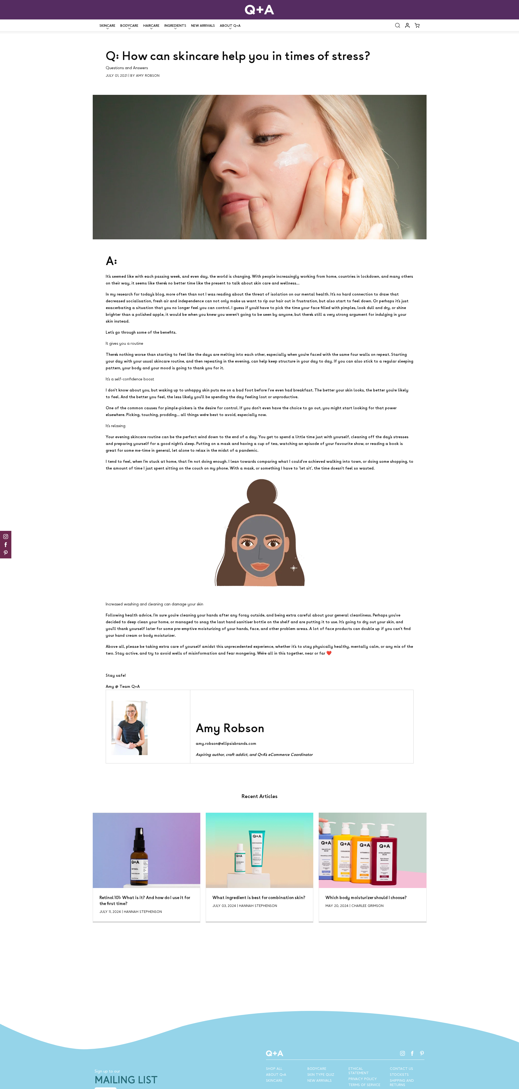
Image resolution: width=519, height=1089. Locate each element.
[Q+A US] (259, 10)
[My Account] (407, 25)
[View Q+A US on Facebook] (412, 1053)
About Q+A (276, 1074)
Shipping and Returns (402, 1082)
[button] (397, 25)
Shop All (274, 1068)
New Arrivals (203, 25)
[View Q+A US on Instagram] (402, 1053)
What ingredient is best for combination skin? (258, 897)
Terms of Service (364, 1085)
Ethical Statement (358, 1070)
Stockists (399, 1074)
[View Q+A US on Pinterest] (422, 1053)
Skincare (274, 1080)
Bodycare (316, 1068)
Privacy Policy (362, 1079)
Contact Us (401, 1068)
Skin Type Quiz (320, 1074)
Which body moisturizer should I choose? (366, 897)
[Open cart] (417, 25)
